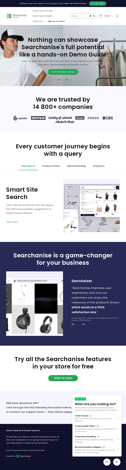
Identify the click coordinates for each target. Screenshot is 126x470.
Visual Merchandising (85, 436)
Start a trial (63, 378)
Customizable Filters (85, 426)
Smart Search (81, 416)
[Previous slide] (59, 79)
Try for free (97, 3)
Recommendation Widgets (88, 447)
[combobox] (83, 16)
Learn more (12, 221)
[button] (44, 10)
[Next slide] (66, 79)
